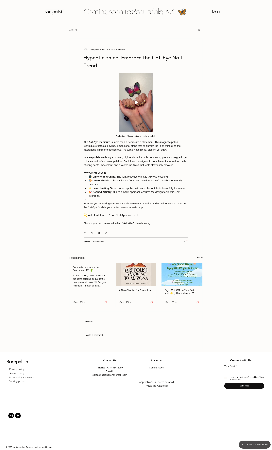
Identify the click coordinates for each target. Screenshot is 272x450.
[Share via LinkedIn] (98, 232)
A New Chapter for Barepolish (135, 290)
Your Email (229, 366)
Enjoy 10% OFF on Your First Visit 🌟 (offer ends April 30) (180, 292)
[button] (199, 30)
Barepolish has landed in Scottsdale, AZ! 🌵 (86, 269)
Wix (50, 447)
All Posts (73, 30)
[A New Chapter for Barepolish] (136, 274)
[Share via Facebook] (85, 232)
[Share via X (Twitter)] (92, 232)
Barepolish (17, 361)
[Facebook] (18, 415)
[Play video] (136, 102)
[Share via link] (105, 232)
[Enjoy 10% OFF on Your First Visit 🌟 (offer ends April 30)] (182, 274)
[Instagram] (11, 415)
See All (199, 257)
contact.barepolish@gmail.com (109, 375)
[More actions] (186, 49)
